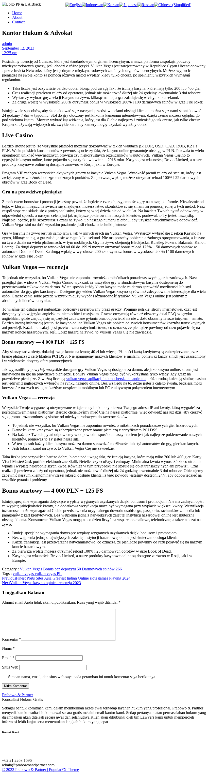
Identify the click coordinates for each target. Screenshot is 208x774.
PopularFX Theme (64, 769)
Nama (8, 648)
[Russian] (145, 5)
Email (8, 658)
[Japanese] (128, 5)
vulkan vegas (24, 573)
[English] (73, 5)
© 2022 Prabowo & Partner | (25, 769)
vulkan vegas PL (48, 573)
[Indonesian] (92, 5)
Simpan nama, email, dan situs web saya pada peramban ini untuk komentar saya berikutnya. (82, 677)
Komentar (11, 639)
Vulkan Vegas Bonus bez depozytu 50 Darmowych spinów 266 (71, 569)
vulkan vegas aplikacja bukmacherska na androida (106, 378)
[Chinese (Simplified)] (172, 5)
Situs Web (10, 667)
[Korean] (111, 5)
